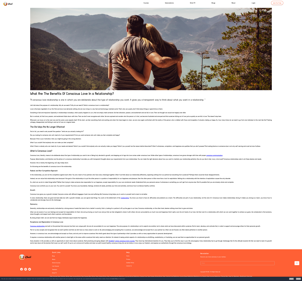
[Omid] (8, 4)
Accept (298, 278)
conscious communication (214, 155)
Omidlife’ (111, 241)
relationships (125, 198)
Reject (291, 278)
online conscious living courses (125, 241)
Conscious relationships (37, 226)
